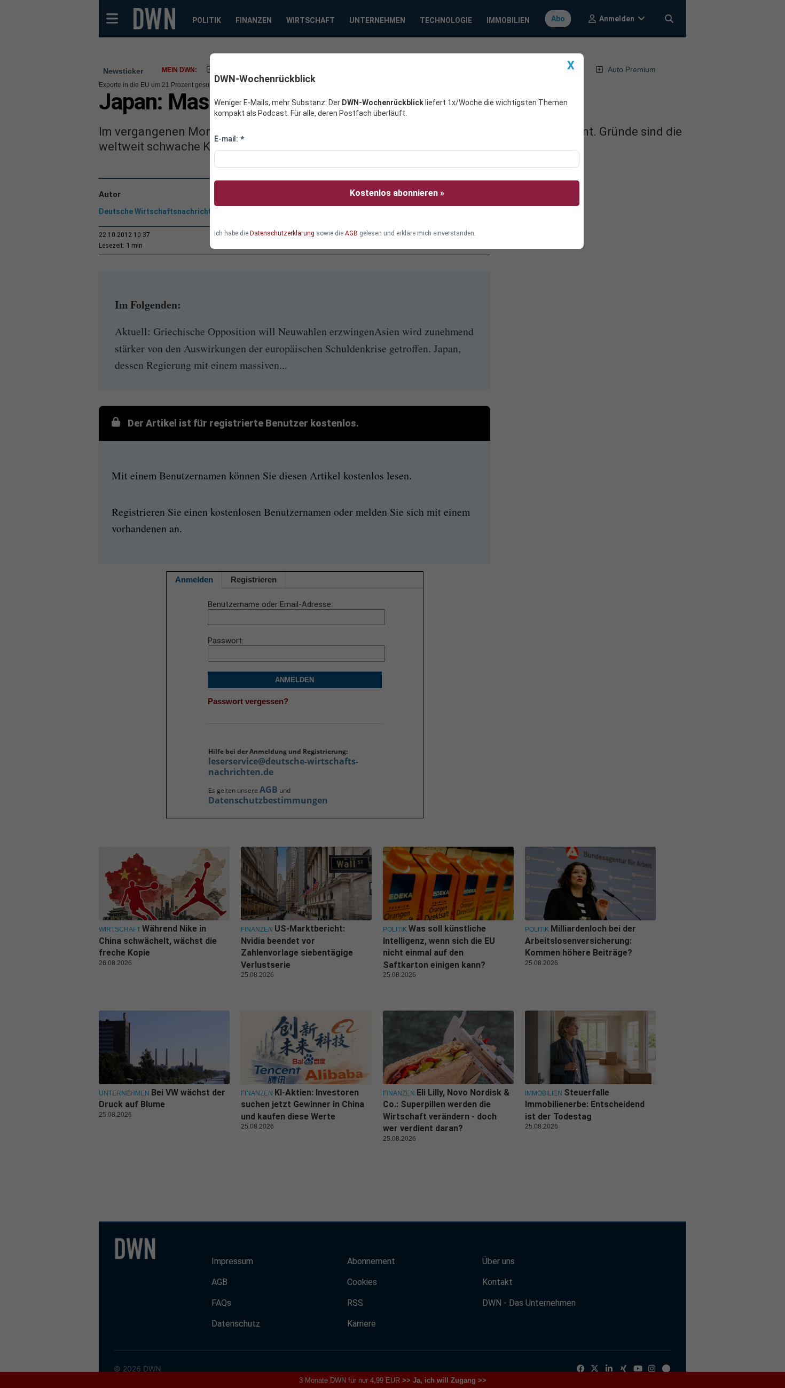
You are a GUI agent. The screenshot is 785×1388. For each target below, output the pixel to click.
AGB (351, 233)
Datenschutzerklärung (282, 233)
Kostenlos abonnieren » (397, 193)
